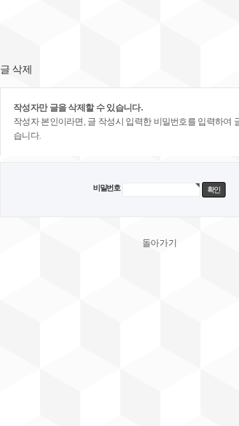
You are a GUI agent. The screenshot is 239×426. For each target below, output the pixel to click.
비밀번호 (106, 187)
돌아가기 (159, 243)
